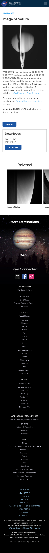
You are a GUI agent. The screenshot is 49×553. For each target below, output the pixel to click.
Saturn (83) (24, 400)
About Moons (24, 383)
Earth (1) (24, 390)
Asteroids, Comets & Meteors (24, 416)
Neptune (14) (24, 407)
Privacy (24, 499)
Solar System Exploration (14, 4)
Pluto (24, 353)
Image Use (24, 503)
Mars (24, 333)
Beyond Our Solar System (24, 303)
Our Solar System (24, 290)
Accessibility (24, 515)
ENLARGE (9, 124)
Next (44, 241)
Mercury (24, 323)
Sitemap (24, 512)
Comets (24, 433)
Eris (24, 367)
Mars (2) (24, 394)
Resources (24, 449)
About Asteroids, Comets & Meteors (24, 420)
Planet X (24, 374)
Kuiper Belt (24, 296)
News (24, 443)
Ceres (24, 357)
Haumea (24, 363)
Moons (24, 380)
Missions (24, 459)
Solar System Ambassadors (24, 473)
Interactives (24, 466)
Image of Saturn (14, 207)
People (24, 456)
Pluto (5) (24, 410)
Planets (24, 312)
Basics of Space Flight (24, 469)
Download (13, 147)
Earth (24, 330)
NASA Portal (24, 509)
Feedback (24, 496)
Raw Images (8, 13)
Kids (24, 463)
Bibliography (24, 493)
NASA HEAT (24, 479)
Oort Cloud (24, 300)
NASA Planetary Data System (25, 93)
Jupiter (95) (24, 397)
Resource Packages (24, 476)
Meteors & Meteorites (24, 427)
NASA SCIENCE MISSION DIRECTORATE (24, 506)
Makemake (24, 360)
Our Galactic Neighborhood (14, 9)
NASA (3, 4)
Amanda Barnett (30, 532)
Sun (24, 293)
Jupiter (24, 255)
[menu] (45, 4)
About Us (24, 490)
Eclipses (24, 307)
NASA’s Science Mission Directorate (24, 528)
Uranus (24, 343)
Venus (24, 326)
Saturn (24, 340)
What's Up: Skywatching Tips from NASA (24, 446)
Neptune (24, 346)
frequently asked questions (29, 101)
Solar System (24, 286)
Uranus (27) (24, 404)
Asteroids (24, 430)
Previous (5, 241)
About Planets (24, 316)
